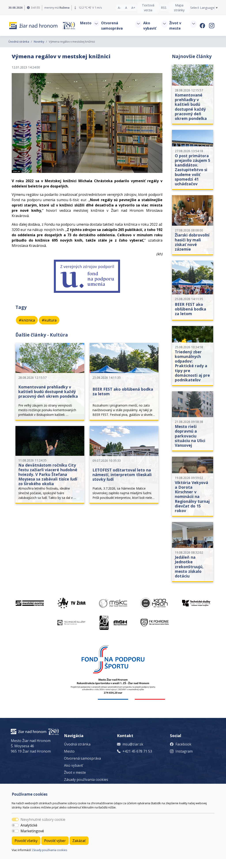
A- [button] (119, 8)
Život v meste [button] (175, 26)
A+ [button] (133, 8)
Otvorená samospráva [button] (112, 26)
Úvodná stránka (18, 42)
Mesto (69, 751)
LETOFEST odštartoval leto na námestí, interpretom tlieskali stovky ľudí (122, 474)
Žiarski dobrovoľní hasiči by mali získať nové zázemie (192, 242)
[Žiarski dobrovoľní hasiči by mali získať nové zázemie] (192, 225)
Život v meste (75, 772)
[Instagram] (212, 25)
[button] (96, 23)
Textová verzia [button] (148, 7)
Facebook (183, 744)
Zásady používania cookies (49, 850)
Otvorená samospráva (82, 758)
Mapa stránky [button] (179, 7)
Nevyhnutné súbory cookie (43, 819)
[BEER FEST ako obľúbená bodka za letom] (192, 291)
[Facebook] (203, 25)
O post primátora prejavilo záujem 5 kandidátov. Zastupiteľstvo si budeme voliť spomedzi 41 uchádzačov (192, 169)
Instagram (184, 751)
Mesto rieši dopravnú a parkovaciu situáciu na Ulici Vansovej (190, 436)
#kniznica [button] (27, 320)
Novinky (39, 42)
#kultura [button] (49, 320)
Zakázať (79, 840)
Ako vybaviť (73, 765)
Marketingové (32, 831)
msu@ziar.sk (132, 744)
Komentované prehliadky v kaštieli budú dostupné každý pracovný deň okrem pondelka (48, 391)
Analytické (29, 825)
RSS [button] (163, 8)
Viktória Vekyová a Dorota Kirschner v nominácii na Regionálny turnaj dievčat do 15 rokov (192, 496)
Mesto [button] (85, 23)
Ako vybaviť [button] (149, 26)
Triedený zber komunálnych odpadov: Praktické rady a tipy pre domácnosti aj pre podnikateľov (192, 365)
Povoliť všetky (26, 840)
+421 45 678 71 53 (137, 751)
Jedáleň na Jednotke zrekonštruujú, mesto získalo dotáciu (189, 566)
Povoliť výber (55, 840)
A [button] (126, 8)
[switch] (15, 825)
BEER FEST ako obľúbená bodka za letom (122, 391)
